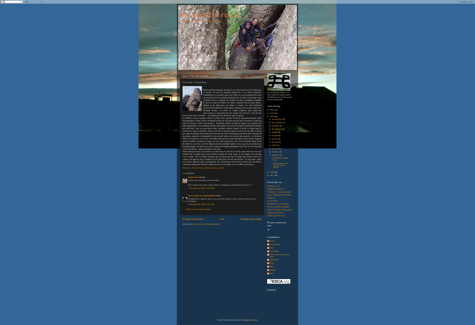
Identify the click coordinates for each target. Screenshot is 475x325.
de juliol (275, 135)
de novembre (277, 122)
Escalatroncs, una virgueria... (278, 204)
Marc (272, 266)
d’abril (274, 145)
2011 (272, 110)
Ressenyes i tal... (274, 186)
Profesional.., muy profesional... (279, 192)
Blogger (255, 320)
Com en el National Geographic (279, 210)
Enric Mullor (274, 251)
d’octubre (276, 126)
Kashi (272, 263)
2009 (272, 116)
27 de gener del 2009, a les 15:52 (201, 188)
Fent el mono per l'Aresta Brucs (201, 196)
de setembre (277, 129)
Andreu (272, 241)
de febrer (276, 152)
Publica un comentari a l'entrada (198, 209)
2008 (272, 172)
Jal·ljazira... (271, 198)
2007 (272, 175)
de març (275, 149)
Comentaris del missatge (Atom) (207, 224)
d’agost (275, 132)
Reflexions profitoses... (276, 189)
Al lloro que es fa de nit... (277, 216)
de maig (275, 142)
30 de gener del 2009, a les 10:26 (201, 204)
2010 (272, 113)
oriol (271, 273)
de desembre (277, 119)
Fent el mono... (273, 201)
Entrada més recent (192, 219)
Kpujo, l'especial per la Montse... (280, 195)
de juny (275, 139)
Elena (272, 248)
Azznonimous (194, 177)
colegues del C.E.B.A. (275, 213)
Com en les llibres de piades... (279, 207)
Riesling (273, 270)
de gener (275, 155)
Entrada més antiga (251, 219)
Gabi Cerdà (274, 260)
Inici (222, 219)
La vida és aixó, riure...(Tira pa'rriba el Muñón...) (280, 165)
